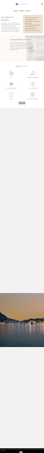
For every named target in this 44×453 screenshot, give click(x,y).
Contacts (27, 11)
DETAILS (22, 103)
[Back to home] (22, 4)
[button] (42, 4)
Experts (21, 11)
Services (15, 11)
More (21, 452)
